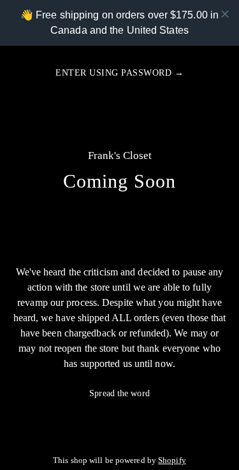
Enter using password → (119, 73)
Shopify (172, 460)
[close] (225, 14)
